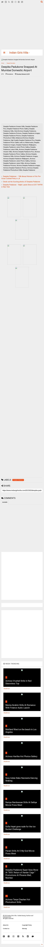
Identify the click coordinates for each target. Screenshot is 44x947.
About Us (5, 925)
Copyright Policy (27, 925)
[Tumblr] (22, 2)
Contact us (6, 928)
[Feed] (9, 2)
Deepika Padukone (11, 63)
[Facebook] (19, 2)
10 (6, 895)
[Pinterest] (12, 2)
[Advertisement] (20, 26)
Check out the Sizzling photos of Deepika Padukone (21, 182)
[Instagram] (15, 2)
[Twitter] (6, 2)
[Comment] (2, 2)
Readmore (7, 688)
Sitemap (24, 928)
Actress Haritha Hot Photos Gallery (21, 756)
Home (2, 63)
